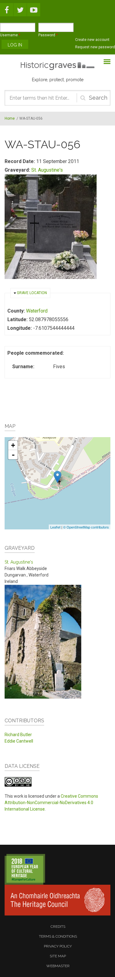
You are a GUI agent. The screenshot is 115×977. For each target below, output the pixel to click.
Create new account (92, 40)
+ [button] (13, 445)
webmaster (58, 966)
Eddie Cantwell (19, 741)
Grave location (32, 293)
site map (58, 956)
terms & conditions (58, 936)
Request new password (95, 47)
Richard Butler (18, 734)
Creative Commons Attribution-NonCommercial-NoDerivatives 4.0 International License (51, 803)
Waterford (37, 311)
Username (10, 35)
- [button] (13, 454)
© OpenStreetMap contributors (86, 526)
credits (58, 926)
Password (48, 35)
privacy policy (58, 946)
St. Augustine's (47, 170)
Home (10, 118)
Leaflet (55, 526)
